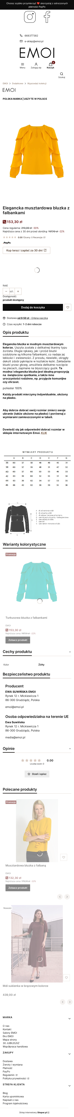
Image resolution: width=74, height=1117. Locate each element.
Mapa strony (10, 1039)
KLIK (44, 433)
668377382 (31, 35)
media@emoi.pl (15, 737)
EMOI (5, 83)
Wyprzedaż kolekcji (36, 83)
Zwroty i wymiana (13, 1064)
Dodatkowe (17, 83)
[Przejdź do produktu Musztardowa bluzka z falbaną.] (37, 830)
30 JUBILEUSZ (11, 1043)
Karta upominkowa (13, 1096)
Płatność (7, 1068)
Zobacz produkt (17, 639)
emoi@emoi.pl (14, 707)
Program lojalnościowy (15, 1103)
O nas (6, 1025)
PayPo (6, 1071)
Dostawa (8, 1061)
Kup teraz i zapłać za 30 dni (24, 250)
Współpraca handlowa (15, 1046)
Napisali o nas (10, 1099)
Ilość (5, 285)
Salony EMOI (10, 1032)
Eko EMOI (8, 1036)
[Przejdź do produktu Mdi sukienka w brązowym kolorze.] (37, 944)
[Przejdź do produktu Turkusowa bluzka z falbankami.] (37, 582)
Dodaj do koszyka (33, 307)
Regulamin (9, 1074)
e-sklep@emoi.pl (34, 41)
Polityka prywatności (15, 1078)
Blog (5, 1093)
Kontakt (7, 1029)
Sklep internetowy (33, 1112)
